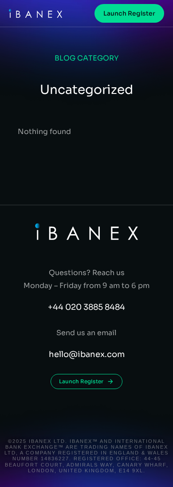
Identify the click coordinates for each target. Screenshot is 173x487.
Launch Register (129, 13)
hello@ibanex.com (87, 354)
